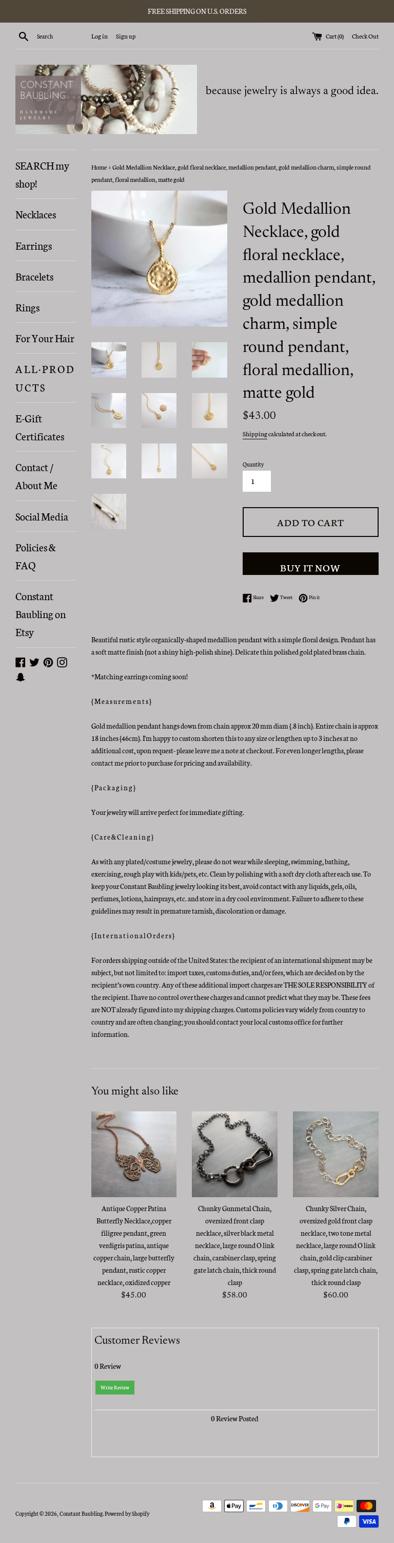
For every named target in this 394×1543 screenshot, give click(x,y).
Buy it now (310, 567)
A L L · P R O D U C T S (44, 377)
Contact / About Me (36, 475)
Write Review (115, 1387)
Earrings (33, 245)
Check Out (365, 35)
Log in (99, 35)
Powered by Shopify (127, 1513)
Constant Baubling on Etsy (40, 613)
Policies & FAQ (35, 556)
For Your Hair (44, 337)
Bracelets (34, 276)
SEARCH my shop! (42, 174)
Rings (27, 307)
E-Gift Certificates (39, 427)
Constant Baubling (81, 1513)
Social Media (41, 516)
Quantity (253, 464)
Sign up (125, 35)
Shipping (255, 433)
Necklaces (35, 214)
